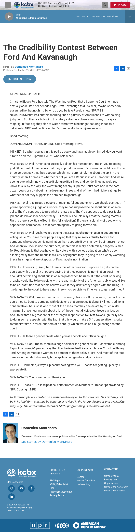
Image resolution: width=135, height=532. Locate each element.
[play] (9, 16)
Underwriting (83, 484)
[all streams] (130, 16)
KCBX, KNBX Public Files (59, 486)
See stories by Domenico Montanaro (46, 442)
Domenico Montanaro (29, 66)
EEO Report (56, 480)
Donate (122, 5)
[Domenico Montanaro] (10, 433)
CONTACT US (111, 469)
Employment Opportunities (111, 481)
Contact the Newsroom (116, 487)
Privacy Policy (57, 495)
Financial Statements (61, 491)
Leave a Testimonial (114, 490)
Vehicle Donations (86, 480)
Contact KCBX (111, 476)
